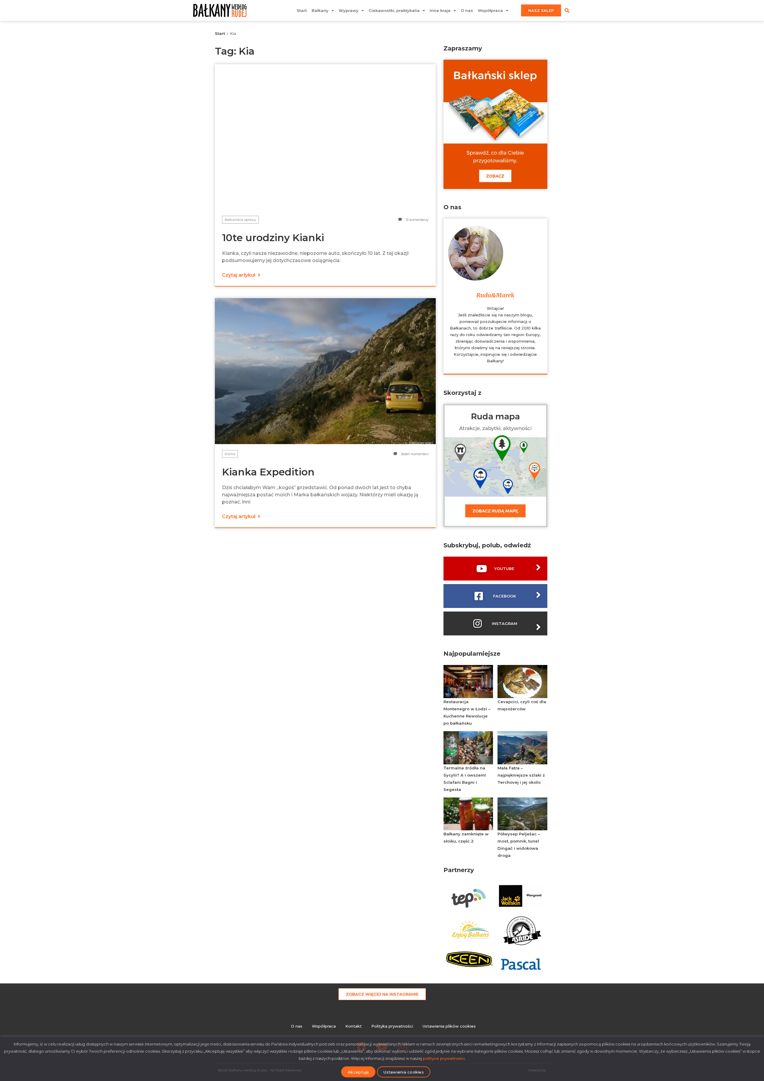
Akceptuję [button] (358, 1072)
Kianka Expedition (268, 472)
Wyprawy (348, 10)
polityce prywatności (444, 1058)
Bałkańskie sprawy (240, 220)
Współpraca (490, 10)
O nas (467, 10)
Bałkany (320, 10)
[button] (567, 10)
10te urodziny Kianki (273, 238)
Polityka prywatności (392, 1026)
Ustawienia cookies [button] (403, 1072)
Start (302, 10)
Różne (230, 454)
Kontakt (353, 1026)
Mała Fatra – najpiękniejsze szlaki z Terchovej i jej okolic (521, 775)
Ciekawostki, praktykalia (394, 10)
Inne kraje (440, 10)
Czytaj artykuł (239, 275)
